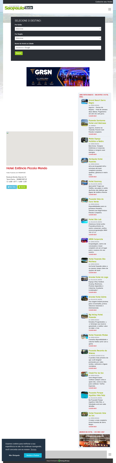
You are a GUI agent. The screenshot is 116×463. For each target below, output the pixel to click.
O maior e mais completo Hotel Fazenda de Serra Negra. (98, 422)
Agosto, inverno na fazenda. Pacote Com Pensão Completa (96, 130)
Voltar (22, 187)
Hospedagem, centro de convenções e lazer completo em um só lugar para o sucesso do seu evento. (98, 248)
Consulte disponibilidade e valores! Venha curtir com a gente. (98, 342)
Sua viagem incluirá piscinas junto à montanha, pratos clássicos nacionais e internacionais (98, 305)
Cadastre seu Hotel (103, 2)
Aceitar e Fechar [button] (33, 455)
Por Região (19, 34)
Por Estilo (18, 25)
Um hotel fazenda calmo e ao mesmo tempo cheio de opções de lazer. (98, 268)
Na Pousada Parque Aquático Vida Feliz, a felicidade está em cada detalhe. (97, 403)
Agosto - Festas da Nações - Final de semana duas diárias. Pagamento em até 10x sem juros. (98, 111)
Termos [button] (33, 449)
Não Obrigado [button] (14, 455)
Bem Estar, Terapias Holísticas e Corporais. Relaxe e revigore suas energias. (97, 149)
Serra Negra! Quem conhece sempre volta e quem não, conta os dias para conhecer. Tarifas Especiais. (97, 382)
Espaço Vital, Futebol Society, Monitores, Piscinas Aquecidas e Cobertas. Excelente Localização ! (96, 286)
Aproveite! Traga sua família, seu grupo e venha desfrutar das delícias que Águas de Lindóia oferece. (98, 189)
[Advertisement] (40, 111)
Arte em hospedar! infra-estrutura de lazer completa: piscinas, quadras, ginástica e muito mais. (98, 170)
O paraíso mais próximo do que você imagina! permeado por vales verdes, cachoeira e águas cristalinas (98, 362)
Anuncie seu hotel (85, 432)
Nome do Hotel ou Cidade (24, 43)
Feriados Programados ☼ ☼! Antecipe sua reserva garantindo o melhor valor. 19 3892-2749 (98, 325)
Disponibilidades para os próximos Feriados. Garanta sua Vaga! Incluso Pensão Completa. (98, 209)
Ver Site (12, 187)
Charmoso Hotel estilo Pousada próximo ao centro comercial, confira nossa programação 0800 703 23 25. (98, 228)
